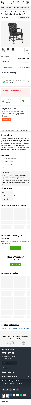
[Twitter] (22, 67)
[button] (13, 3)
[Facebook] (20, 67)
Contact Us (8, 363)
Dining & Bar (8, 7)
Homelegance (8, 59)
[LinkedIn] (27, 67)
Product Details (5, 17)
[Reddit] (29, 67)
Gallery (27, 53)
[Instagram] (17, 389)
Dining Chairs (15, 7)
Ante (8, 61)
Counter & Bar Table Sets (18, 328)
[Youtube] (14, 389)
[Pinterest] (24, 67)
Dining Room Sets (5, 328)
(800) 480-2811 (9, 353)
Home (2, 7)
